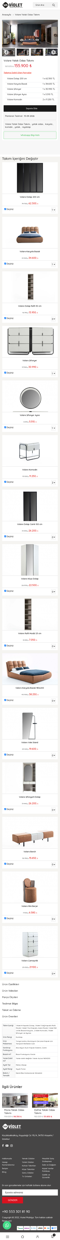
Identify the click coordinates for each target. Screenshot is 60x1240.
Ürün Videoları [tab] (10, 990)
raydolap (26, 127)
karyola (48, 124)
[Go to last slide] (6, 52)
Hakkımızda (7, 1158)
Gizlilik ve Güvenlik (46, 1176)
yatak (17, 127)
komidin (9, 127)
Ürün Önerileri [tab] (10, 1016)
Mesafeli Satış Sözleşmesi (48, 1159)
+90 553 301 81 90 (16, 1211)
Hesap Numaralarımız (8, 1163)
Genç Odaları (28, 1173)
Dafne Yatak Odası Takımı (44, 1111)
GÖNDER (12, 1200)
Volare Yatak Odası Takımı (27, 14)
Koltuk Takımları (29, 1166)
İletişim (5, 1168)
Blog (4, 1172)
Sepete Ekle (31, 108)
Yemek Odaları (28, 1158)
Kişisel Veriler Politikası (48, 1169)
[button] (22, 52)
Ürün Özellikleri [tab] (10, 984)
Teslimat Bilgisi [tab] (10, 1003)
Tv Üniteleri (27, 1176)
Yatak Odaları (28, 1162)
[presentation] (4, 1100)
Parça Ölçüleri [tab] (10, 997)
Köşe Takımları (28, 1169)
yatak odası (37, 124)
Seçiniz (10, 209)
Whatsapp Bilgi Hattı (30, 135)
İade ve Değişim (49, 1165)
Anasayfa (6, 14)
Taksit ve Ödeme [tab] (11, 1009)
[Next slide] (53, 52)
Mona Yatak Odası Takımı (14, 1111)
